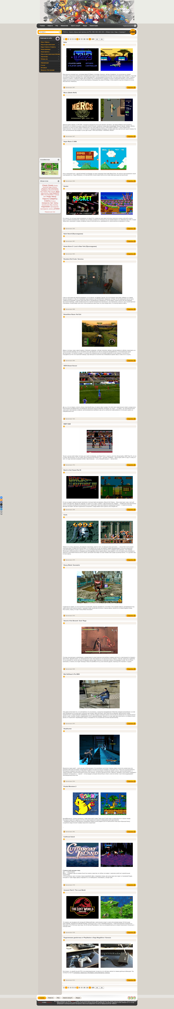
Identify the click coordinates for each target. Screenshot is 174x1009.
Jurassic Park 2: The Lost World (74, 890)
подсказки (45, 207)
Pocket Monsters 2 (70, 786)
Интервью (44, 67)
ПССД (40, 1002)
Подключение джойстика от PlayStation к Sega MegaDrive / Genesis (87, 937)
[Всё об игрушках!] (131, 999)
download (45, 187)
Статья (53, 201)
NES (49, 188)
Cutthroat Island (69, 837)
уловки (57, 209)
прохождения (44, 209)
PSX (49, 191)
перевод (55, 205)
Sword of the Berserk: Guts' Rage (75, 621)
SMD (42, 194)
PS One (56, 190)
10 (84, 39)
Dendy (55, 185)
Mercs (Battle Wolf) (70, 92)
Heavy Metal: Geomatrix (72, 565)
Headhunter (68, 728)
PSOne (45, 191)
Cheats (50, 185)
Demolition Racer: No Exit (72, 314)
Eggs (50, 187)
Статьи (43, 65)
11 (87, 39)
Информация (45, 63)
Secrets (53, 191)
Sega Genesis (45, 193)
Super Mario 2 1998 (70, 141)
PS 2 (52, 190)
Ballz (65, 42)
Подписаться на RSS (128, 25)
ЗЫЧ (44, 196)
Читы (56, 203)
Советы (47, 201)
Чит (51, 203)
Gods (65, 515)
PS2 (41, 191)
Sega (57, 191)
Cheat (44, 185)
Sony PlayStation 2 (49, 194)
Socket (66, 186)
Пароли (45, 199)
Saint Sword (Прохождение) (73, 234)
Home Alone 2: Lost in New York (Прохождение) (80, 246)
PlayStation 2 (44, 190)
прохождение (54, 207)
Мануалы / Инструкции (47, 70)
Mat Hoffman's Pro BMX (72, 674)
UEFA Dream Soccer (70, 365)
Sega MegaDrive (54, 193)
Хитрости (45, 203)
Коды (49, 196)
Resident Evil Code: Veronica (73, 259)
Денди (57, 194)
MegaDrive (45, 188)
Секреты (53, 199)
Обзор (54, 196)
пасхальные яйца (47, 205)
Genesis (54, 187)
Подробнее (130, 87)
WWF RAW (67, 424)
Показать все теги (50, 212)
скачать (51, 209)
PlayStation (54, 188)
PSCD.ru (49, 1002)
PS (50, 190)
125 (93, 39)
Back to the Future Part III (72, 470)
